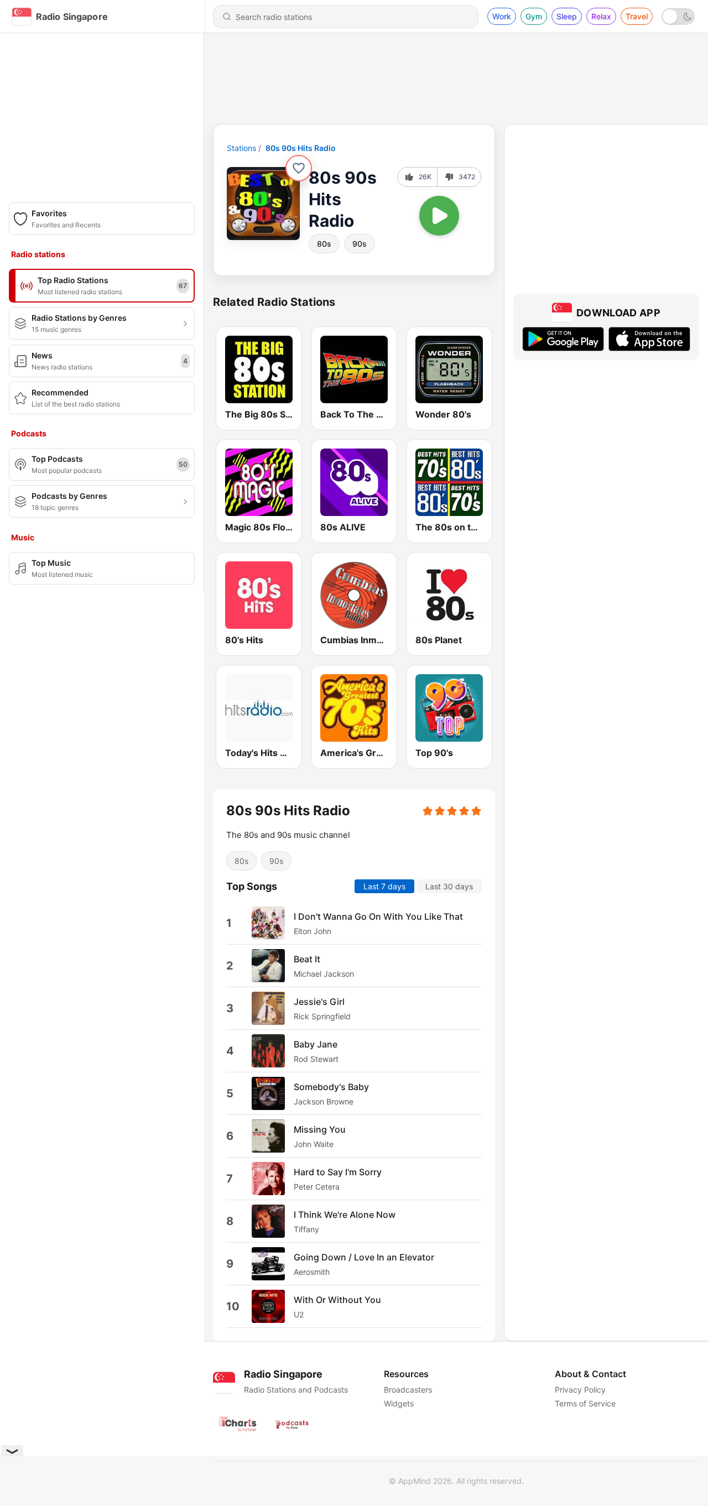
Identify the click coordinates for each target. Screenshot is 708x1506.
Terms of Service (585, 1403)
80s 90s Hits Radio (301, 148)
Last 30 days (449, 886)
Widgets (399, 1403)
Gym (533, 16)
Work (501, 16)
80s (324, 243)
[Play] (439, 216)
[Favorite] (298, 168)
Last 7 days (384, 886)
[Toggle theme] (678, 16)
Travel (637, 16)
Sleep (566, 16)
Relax (601, 16)
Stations (241, 148)
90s (359, 243)
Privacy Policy (580, 1389)
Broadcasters (408, 1389)
